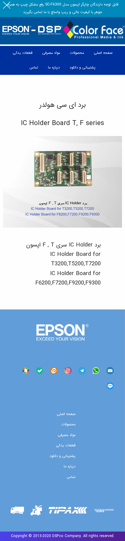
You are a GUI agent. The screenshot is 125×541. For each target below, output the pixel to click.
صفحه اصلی (66, 414)
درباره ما (70, 466)
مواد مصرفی (67, 435)
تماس (71, 477)
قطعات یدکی (66, 445)
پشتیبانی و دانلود (62, 456)
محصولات (68, 424)
